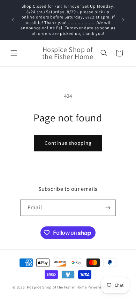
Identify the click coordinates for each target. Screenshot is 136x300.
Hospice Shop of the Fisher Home (57, 287)
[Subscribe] (107, 208)
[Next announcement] (123, 20)
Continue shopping (68, 143)
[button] (14, 53)
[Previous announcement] (13, 20)
